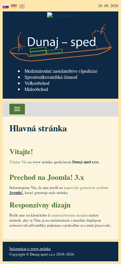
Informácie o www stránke (30, 248)
